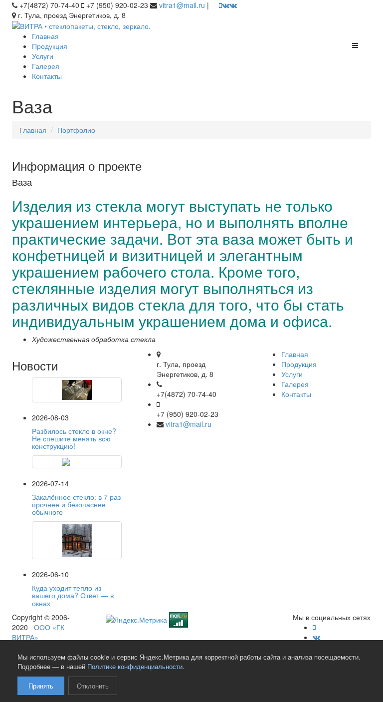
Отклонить (93, 686)
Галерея (45, 66)
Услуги (42, 56)
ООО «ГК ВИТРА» (38, 632)
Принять (40, 686)
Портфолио (76, 130)
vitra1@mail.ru (182, 5)
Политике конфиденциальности (135, 666)
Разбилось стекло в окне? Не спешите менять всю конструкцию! (74, 438)
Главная (45, 36)
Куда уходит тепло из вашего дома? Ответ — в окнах (73, 595)
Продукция (49, 46)
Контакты (47, 76)
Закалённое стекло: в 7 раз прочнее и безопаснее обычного (76, 504)
